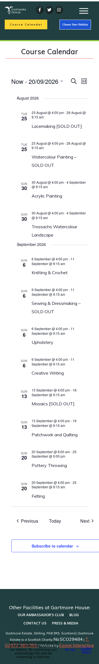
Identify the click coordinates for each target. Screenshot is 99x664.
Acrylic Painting (47, 196)
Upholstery (42, 342)
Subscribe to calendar (52, 546)
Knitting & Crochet (50, 272)
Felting (38, 496)
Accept (70, 649)
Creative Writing (48, 373)
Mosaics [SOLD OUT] (53, 403)
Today (55, 521)
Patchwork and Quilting (55, 434)
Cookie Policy (86, 649)
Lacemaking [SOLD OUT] (57, 126)
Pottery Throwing (49, 465)
